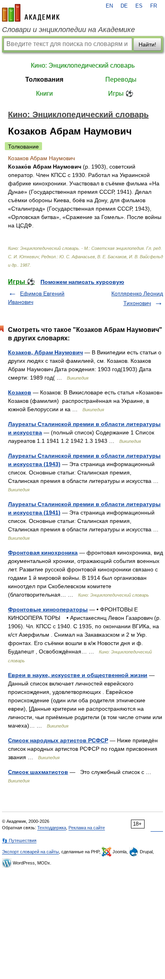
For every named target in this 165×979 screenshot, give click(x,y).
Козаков (19, 392)
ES (139, 6)
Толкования (44, 79)
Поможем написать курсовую (82, 282)
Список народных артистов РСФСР (58, 740)
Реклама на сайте (86, 827)
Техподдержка (51, 827)
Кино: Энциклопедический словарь (83, 65)
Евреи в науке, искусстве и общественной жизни (77, 675)
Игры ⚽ (120, 93)
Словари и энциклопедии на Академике (68, 30)
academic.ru (31, 13)
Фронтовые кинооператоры (48, 609)
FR (153, 6)
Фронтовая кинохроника (43, 552)
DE (124, 6)
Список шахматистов (38, 772)
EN (109, 6)
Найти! (147, 44)
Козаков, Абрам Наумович (45, 352)
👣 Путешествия (19, 840)
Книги (44, 93)
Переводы (121, 79)
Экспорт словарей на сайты (30, 851)
